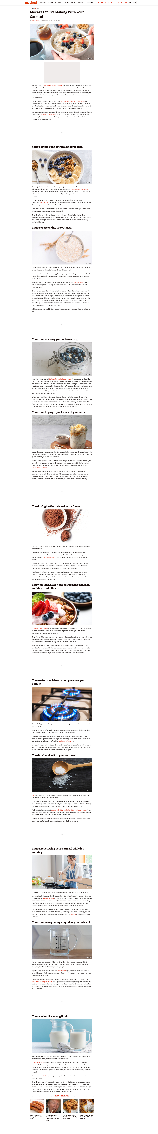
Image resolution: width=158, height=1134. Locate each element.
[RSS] (122, 2)
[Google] (118, 2)
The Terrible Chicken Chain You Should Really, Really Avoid (70, 1117)
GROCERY (90, 2)
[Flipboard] (115, 2)
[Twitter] (105, 2)
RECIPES (43, 2)
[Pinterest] (112, 2)
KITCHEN (81, 2)
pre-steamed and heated (80, 189)
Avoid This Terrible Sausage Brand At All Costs (36, 1117)
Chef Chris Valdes (38, 1062)
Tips (38, 8)
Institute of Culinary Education (42, 982)
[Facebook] (99, 2)
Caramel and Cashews (39, 468)
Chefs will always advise (40, 628)
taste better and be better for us (60, 379)
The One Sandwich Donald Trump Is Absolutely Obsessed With (52, 1117)
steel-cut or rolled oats (48, 114)
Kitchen (32, 8)
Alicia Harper (44, 202)
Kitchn (73, 914)
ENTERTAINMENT (70, 2)
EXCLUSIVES (52, 2)
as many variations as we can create (73, 101)
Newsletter (131, 2)
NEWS (60, 2)
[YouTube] (102, 2)
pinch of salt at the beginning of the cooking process (68, 810)
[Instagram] (109, 2)
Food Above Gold (79, 282)
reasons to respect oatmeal (53, 85)
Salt (33, 795)
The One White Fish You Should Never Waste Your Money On (86, 1117)
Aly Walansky (35, 20)
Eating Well (62, 971)
